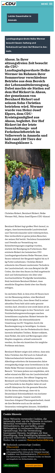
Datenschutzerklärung (40, 439)
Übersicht (12, 447)
